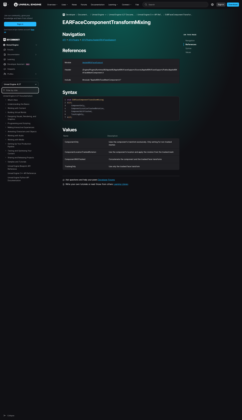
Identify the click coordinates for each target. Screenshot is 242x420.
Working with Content (17, 108)
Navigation (190, 40)
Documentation (83, 15)
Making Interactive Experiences (21, 127)
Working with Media (16, 140)
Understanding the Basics (18, 104)
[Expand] (6, 100)
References (191, 44)
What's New (13, 100)
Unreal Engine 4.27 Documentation (18, 96)
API (64, 40)
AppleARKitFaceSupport (92, 62)
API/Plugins (74, 40)
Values (188, 52)
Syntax (188, 48)
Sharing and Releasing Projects (21, 157)
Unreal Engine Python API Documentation (18, 178)
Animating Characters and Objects (22, 131)
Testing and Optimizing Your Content (20, 152)
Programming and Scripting (19, 123)
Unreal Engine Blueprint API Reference (19, 167)
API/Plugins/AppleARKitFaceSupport (99, 40)
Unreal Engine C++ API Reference (22, 173)
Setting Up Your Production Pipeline (19, 145)
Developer (70, 15)
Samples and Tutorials (17, 162)
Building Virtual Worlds (17, 112)
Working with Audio (16, 135)
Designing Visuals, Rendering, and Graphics (22, 117)
